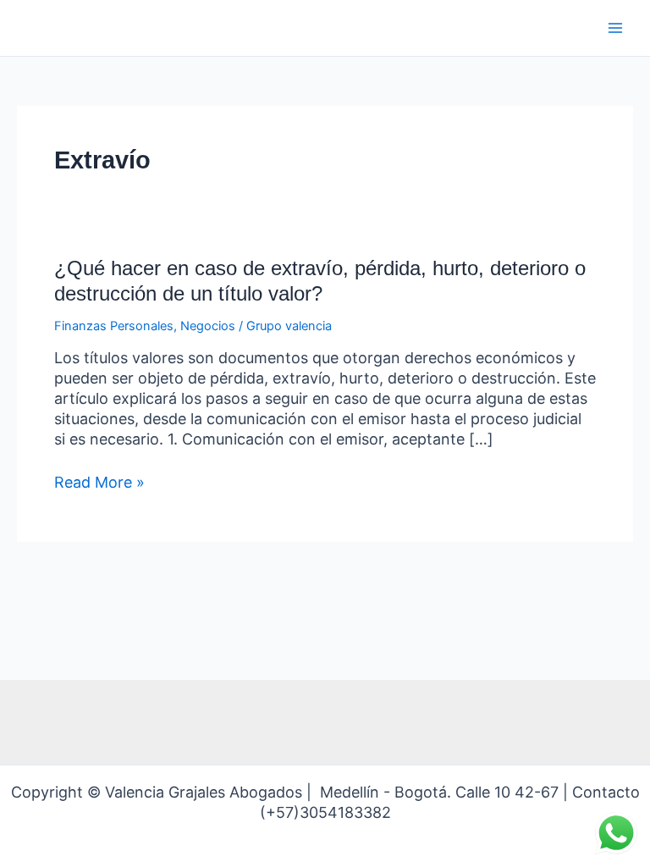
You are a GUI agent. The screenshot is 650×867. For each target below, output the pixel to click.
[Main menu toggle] (615, 28)
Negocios (207, 326)
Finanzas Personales (114, 326)
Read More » (99, 482)
